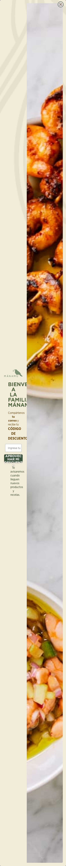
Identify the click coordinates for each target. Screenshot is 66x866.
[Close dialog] (60, 4)
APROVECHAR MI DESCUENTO (13, 458)
